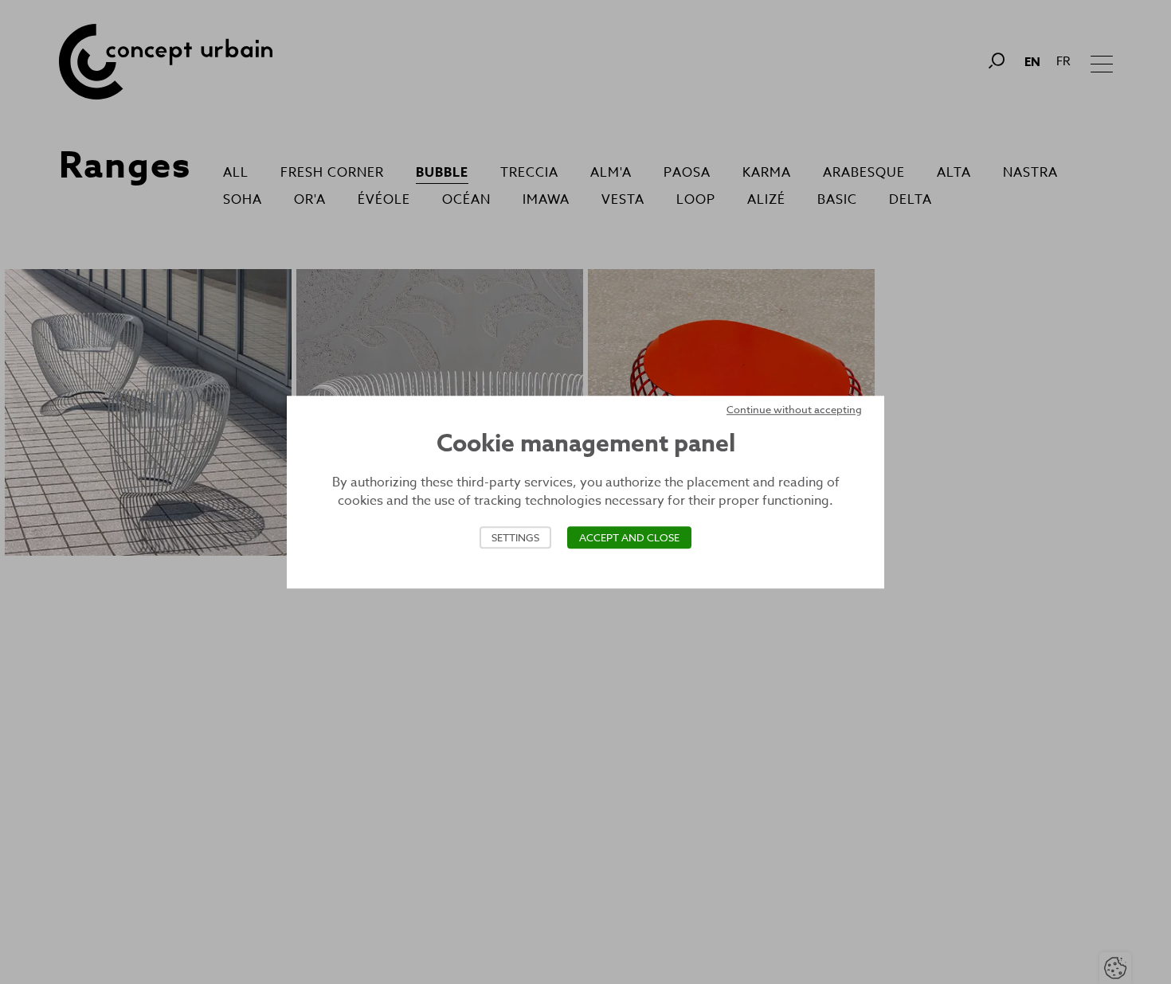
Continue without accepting (794, 409)
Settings (515, 537)
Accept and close (629, 537)
